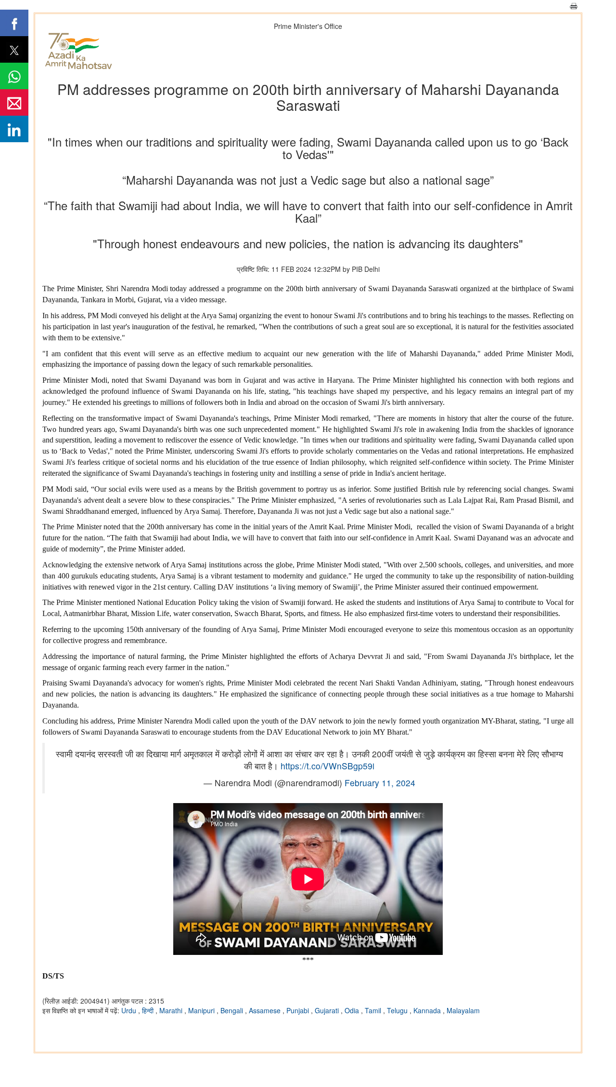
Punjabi (298, 1010)
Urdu (129, 1010)
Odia (353, 1010)
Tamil (374, 1010)
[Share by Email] (14, 102)
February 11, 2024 (380, 783)
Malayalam (463, 1010)
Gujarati (328, 1010)
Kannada (428, 1010)
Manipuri (202, 1010)
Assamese (265, 1010)
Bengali (232, 1010)
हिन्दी (148, 1010)
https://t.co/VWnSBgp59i (327, 766)
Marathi (171, 1010)
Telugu (398, 1010)
